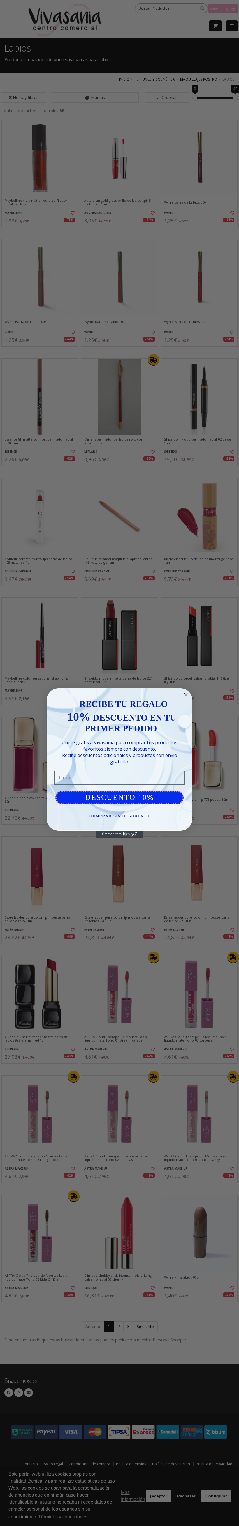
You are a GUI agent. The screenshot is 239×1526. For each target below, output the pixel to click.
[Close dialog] (185, 694)
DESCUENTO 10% (119, 797)
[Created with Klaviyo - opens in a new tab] (119, 834)
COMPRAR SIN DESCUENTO (119, 816)
